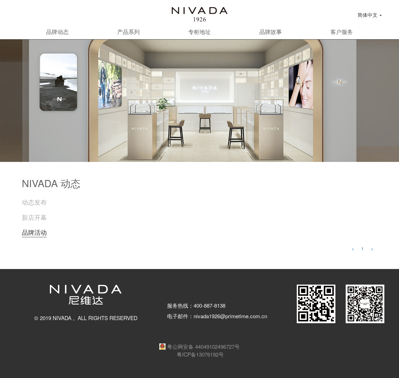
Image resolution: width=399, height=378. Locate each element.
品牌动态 (57, 31)
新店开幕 (34, 217)
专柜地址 (199, 31)
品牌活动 (34, 232)
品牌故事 (270, 31)
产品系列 (128, 31)
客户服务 (341, 31)
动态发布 (34, 202)
